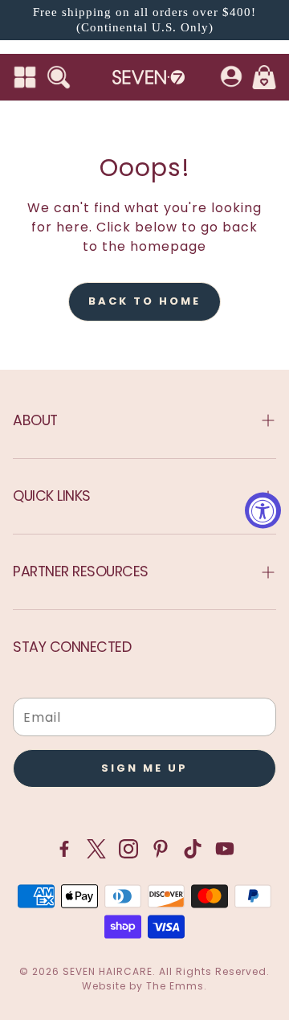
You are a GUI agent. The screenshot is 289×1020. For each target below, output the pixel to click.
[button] (25, 77)
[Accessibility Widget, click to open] (263, 510)
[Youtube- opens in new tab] (224, 848)
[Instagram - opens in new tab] (128, 848)
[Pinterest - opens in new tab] (160, 848)
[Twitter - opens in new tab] (96, 848)
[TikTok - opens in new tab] (192, 848)
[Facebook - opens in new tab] (64, 848)
